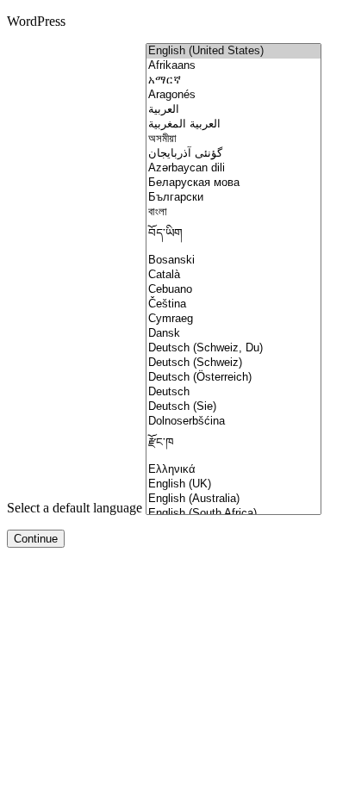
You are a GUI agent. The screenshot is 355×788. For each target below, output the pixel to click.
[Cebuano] (233, 289)
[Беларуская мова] (233, 183)
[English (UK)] (233, 484)
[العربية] (233, 109)
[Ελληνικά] (233, 469)
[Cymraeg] (233, 319)
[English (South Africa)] (233, 513)
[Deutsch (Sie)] (233, 407)
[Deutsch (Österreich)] (233, 377)
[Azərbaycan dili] (233, 168)
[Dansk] (233, 333)
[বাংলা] (233, 212)
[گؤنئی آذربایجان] (233, 153)
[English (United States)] (233, 51)
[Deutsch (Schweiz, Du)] (233, 348)
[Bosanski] (233, 260)
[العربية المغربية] (233, 124)
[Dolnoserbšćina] (233, 421)
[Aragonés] (233, 95)
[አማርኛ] (233, 80)
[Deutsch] (233, 392)
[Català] (233, 275)
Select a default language (74, 507)
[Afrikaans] (233, 66)
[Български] (233, 197)
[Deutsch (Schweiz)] (233, 363)
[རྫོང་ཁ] (233, 445)
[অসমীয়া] (233, 139)
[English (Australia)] (233, 499)
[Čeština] (233, 304)
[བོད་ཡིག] (233, 236)
